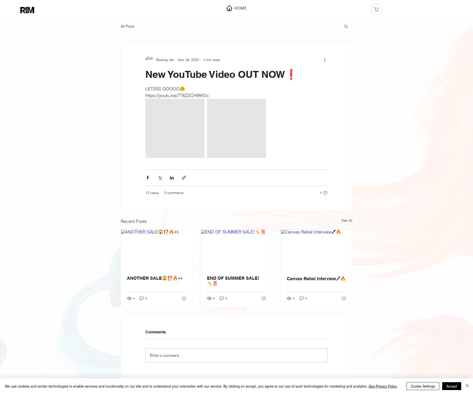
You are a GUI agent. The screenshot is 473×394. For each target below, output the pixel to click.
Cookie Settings (423, 386)
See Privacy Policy (383, 386)
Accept (451, 386)
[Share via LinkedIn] (171, 177)
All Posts (128, 26)
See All (346, 220)
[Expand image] (174, 128)
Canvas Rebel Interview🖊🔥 (316, 278)
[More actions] (325, 60)
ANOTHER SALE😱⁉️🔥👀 (155, 278)
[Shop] (376, 9)
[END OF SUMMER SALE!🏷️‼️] (236, 250)
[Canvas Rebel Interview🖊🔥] (316, 250)
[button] (346, 26)
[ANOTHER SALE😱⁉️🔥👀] (156, 250)
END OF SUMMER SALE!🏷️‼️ (233, 281)
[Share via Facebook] (147, 177)
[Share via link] (184, 177)
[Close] (467, 386)
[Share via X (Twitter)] (159, 177)
